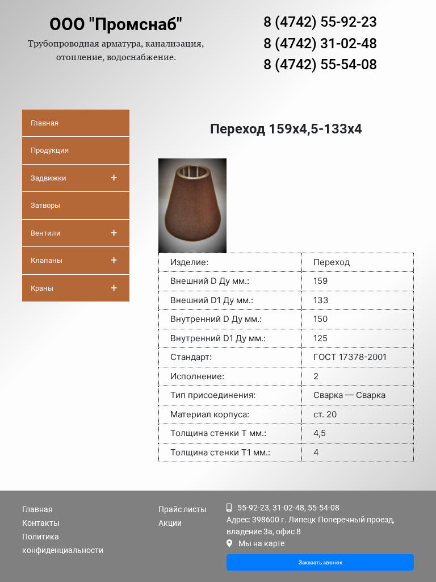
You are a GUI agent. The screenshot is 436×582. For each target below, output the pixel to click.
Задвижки (74, 178)
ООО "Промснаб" (115, 24)
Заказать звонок (320, 562)
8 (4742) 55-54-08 (320, 64)
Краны (74, 288)
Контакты (41, 522)
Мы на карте (261, 543)
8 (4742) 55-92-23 (320, 22)
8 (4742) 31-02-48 (320, 43)
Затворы (45, 205)
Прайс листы (182, 509)
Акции (170, 522)
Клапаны (74, 260)
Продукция (50, 150)
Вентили (74, 233)
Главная (44, 123)
